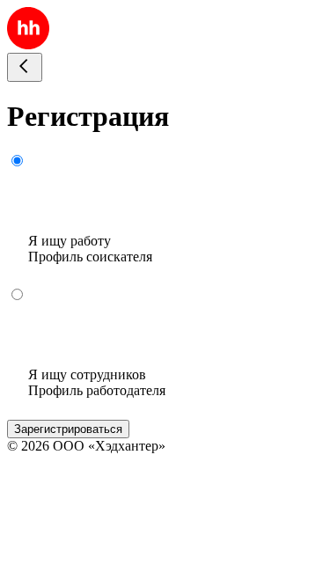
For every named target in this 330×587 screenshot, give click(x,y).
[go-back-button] (24, 67)
